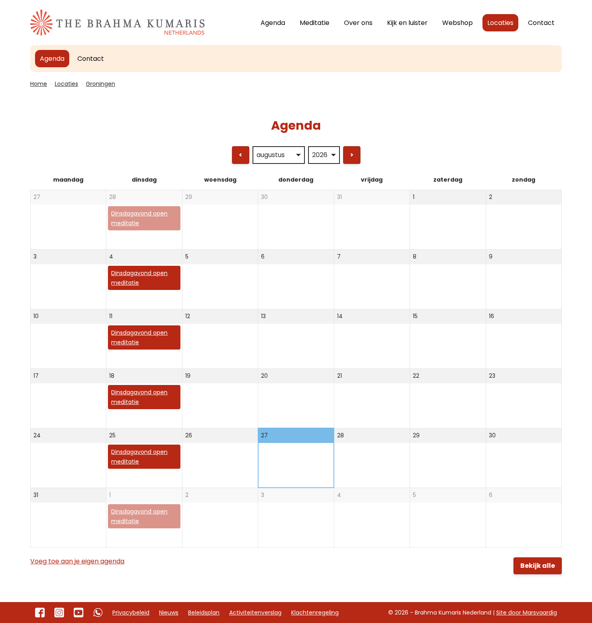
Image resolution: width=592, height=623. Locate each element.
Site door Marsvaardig (526, 613)
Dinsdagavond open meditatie (139, 218)
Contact (541, 22)
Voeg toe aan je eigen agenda (77, 561)
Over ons (358, 22)
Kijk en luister (407, 22)
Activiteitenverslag (255, 613)
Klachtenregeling (315, 613)
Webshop (457, 22)
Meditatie (314, 22)
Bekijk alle (537, 565)
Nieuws (168, 613)
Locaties (500, 22)
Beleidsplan (203, 613)
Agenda (273, 22)
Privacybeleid (130, 613)
